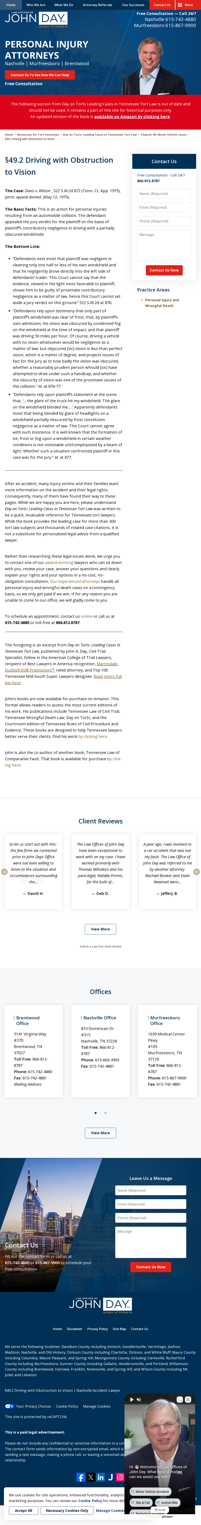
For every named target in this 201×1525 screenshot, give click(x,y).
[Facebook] (81, 1477)
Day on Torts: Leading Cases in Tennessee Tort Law (100, 134)
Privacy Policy (97, 1329)
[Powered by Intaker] (168, 1517)
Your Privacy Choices (33, 1406)
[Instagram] (120, 1477)
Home (11, 5)
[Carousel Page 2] (105, 1113)
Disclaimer (74, 1329)
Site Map (119, 1329)
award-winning (59, 562)
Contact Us (162, 5)
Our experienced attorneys (75, 581)
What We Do (63, 5)
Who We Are (35, 5)
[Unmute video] (131, 1399)
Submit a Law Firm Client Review (100, 946)
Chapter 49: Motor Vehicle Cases (163, 134)
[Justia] (110, 1477)
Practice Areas (153, 289)
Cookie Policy (67, 1406)
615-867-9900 (180, 25)
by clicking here (92, 736)
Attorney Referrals (97, 5)
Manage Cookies (97, 1406)
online (86, 616)
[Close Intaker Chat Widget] (188, 1399)
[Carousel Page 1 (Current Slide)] (95, 1113)
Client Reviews (101, 821)
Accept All (23, 1510)
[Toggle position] (180, 1399)
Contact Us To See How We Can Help (40, 75)
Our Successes (133, 5)
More (189, 5)
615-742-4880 (180, 19)
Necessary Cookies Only (67, 1510)
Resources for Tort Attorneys (38, 134)
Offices (100, 991)
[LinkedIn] (100, 1477)
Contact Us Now (164, 270)
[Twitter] (90, 1477)
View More (100, 929)
